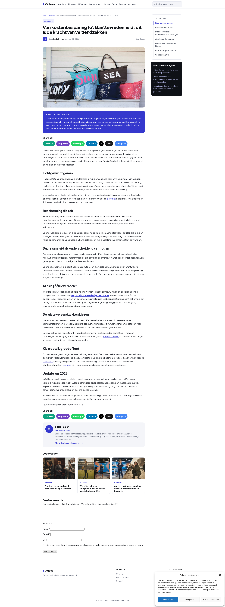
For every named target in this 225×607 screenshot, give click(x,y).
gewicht (111, 198)
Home (45, 16)
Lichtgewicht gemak (164, 23)
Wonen (122, 4)
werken (67, 364)
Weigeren (189, 599)
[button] (219, 575)
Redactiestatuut (123, 577)
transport (48, 361)
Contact (132, 4)
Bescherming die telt (164, 27)
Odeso (50, 4)
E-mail (46, 534)
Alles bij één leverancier (164, 39)
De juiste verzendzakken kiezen (165, 44)
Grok (109, 143)
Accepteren (168, 599)
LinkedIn (92, 143)
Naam (46, 529)
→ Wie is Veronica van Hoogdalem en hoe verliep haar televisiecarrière (166, 79)
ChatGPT (49, 143)
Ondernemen (95, 4)
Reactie (47, 523)
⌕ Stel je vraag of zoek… (164, 4)
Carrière (62, 4)
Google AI (121, 143)
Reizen (107, 4)
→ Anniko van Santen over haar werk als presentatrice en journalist (165, 89)
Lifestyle (82, 4)
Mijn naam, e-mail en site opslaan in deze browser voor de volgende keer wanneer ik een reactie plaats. (94, 545)
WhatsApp (78, 143)
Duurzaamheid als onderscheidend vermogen (166, 33)
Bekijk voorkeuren (211, 599)
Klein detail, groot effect (165, 50)
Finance (72, 4)
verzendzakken (111, 336)
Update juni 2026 (162, 55)
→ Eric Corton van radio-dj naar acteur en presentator (165, 71)
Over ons (120, 574)
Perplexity (63, 143)
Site (45, 539)
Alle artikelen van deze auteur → (69, 443)
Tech (114, 4)
